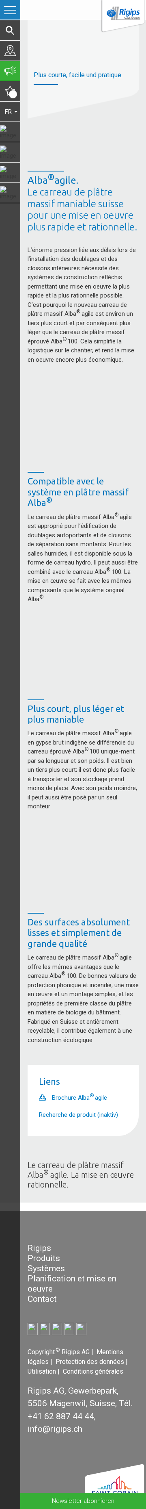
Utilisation (43, 1371)
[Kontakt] (10, 50)
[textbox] (83, 542)
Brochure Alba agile (79, 1097)
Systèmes (46, 1268)
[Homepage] (122, 17)
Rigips (39, 1248)
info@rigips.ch (55, 1429)
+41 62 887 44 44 (61, 1416)
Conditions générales (93, 1371)
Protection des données (91, 1362)
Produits (44, 1258)
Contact (42, 1299)
